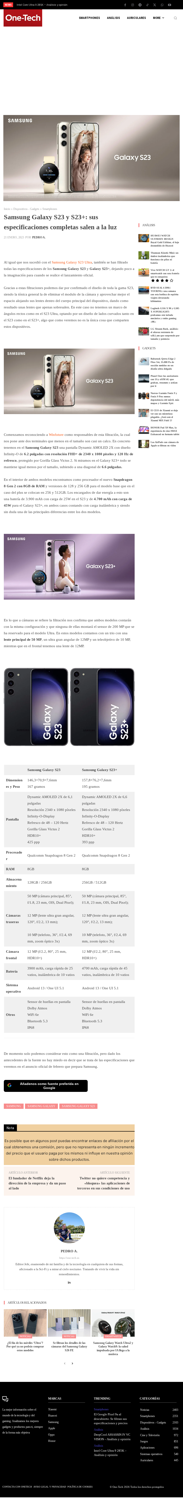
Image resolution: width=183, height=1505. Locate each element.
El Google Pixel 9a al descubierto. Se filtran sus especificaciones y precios (110, 1418)
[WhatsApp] (162, 5)
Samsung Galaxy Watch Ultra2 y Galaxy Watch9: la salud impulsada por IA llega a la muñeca (113, 1348)
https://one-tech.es (69, 1257)
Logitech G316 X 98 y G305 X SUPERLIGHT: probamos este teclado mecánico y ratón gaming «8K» (165, 315)
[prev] (93, 5)
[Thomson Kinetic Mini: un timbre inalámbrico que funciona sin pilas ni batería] (143, 255)
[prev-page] (65, 1364)
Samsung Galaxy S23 (78, 1106)
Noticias (25, 1336)
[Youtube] (169, 5)
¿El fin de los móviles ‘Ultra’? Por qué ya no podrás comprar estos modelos (25, 1346)
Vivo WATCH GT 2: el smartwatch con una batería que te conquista (165, 273)
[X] (155, 5)
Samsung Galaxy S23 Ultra (72, 262)
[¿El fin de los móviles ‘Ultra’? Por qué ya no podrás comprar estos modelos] (25, 1323)
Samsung (13, 1106)
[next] (100, 5)
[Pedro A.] (69, 1227)
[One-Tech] (22, 1399)
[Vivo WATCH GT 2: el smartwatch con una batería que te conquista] (143, 272)
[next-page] (72, 1364)
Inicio (7, 209)
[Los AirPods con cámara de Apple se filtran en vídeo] (143, 444)
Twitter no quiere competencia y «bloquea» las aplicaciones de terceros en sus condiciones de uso (103, 1183)
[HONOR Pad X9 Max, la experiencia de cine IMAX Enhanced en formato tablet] (143, 430)
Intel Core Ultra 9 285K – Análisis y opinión (42, 4)
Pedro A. (39, 237)
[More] (114, 248)
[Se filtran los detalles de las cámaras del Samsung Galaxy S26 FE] (69, 1323)
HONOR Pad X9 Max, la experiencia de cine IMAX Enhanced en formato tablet (165, 431)
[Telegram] (140, 5)
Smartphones (49, 209)
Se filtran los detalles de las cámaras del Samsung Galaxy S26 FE (69, 1346)
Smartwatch (113, 1336)
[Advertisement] (91, 68)
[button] (175, 18)
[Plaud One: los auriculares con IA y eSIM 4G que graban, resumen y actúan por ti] (143, 378)
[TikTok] (147, 5)
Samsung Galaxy (41, 1106)
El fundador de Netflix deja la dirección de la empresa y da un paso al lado (37, 1183)
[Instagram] (132, 5)
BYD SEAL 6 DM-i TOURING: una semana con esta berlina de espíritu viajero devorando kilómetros (164, 294)
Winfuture (56, 435)
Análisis (98, 1429)
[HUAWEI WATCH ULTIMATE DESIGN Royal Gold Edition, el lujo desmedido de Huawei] (143, 238)
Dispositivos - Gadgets (26, 209)
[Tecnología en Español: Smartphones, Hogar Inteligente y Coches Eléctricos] (23, 18)
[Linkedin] (69, 1281)
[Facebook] (125, 5)
